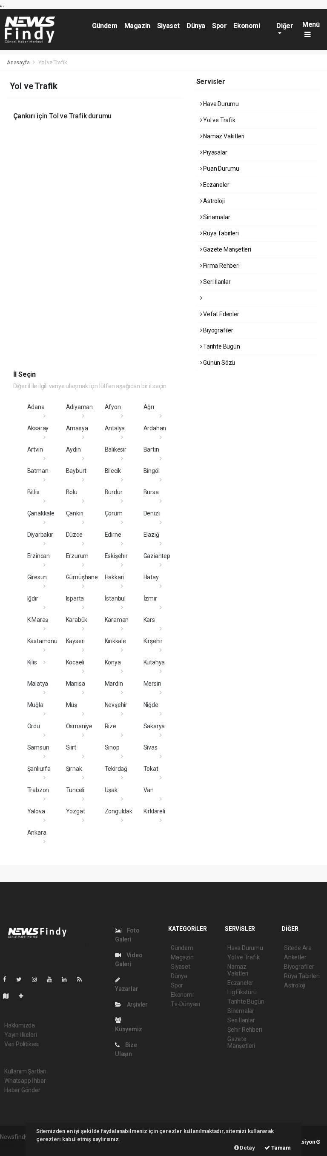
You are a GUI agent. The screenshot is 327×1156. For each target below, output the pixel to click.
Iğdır (32, 598)
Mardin (114, 683)
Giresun (37, 577)
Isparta (75, 598)
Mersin (152, 683)
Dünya (195, 26)
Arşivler (137, 1004)
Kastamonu (42, 641)
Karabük (77, 619)
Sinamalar (216, 217)
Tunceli (75, 790)
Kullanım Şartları (25, 1071)
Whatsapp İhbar (25, 1080)
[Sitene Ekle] (24, 996)
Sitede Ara (298, 947)
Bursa (151, 492)
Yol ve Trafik (218, 120)
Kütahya (154, 662)
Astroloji (213, 200)
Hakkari (114, 577)
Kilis (32, 662)
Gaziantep (156, 555)
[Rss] (83, 979)
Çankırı (75, 513)
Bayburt (76, 470)
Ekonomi (246, 26)
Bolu (71, 492)
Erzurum (77, 555)
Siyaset (168, 26)
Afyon (113, 406)
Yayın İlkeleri (20, 1034)
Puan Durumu (220, 168)
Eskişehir (116, 555)
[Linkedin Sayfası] (68, 979)
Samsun (38, 747)
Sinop (112, 747)
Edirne (113, 534)
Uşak (111, 790)
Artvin (35, 449)
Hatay (151, 577)
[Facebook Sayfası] (8, 979)
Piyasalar (214, 152)
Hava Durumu (220, 103)
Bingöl (151, 470)
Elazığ (151, 534)
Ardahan (154, 428)
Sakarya (154, 726)
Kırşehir (153, 641)
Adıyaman (79, 406)
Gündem (105, 26)
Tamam (280, 1148)
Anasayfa (19, 62)
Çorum (114, 513)
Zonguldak (118, 811)
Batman (38, 470)
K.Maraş (38, 619)
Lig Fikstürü (242, 992)
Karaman (117, 619)
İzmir (150, 598)
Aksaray (38, 428)
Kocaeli (75, 662)
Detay (247, 1148)
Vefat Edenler (220, 314)
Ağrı (148, 406)
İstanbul (115, 598)
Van (148, 790)
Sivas (150, 747)
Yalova (36, 811)
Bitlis (33, 492)
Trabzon (38, 790)
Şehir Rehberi (244, 1029)
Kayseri (75, 641)
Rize (110, 726)
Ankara (36, 832)
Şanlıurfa (39, 768)
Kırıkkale (115, 641)
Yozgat (75, 811)
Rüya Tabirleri (220, 233)
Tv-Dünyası (185, 1004)
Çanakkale (40, 513)
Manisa (75, 683)
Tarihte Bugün (221, 346)
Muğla (35, 704)
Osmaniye (79, 726)
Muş (71, 704)
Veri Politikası (21, 1044)
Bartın (151, 449)
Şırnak (74, 768)
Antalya (115, 428)
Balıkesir (115, 449)
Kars (149, 619)
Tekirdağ (116, 768)
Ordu (33, 726)
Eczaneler (215, 184)
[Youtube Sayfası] (53, 979)
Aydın (73, 449)
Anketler (295, 957)
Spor (219, 26)
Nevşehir (116, 704)
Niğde (150, 704)
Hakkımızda (19, 1025)
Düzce (74, 534)
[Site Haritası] (9, 996)
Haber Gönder (22, 1090)
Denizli (152, 513)
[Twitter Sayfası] (22, 979)
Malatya (38, 683)
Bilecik (113, 470)
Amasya (77, 428)
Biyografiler (217, 330)
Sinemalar (240, 1010)
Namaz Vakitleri (223, 136)
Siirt (71, 747)
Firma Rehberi (220, 265)
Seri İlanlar (216, 281)
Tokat (150, 768)
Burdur (114, 492)
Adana (36, 406)
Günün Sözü (218, 362)
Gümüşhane (82, 577)
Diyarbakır (40, 534)
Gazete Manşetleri (226, 249)
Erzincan (38, 555)
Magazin (137, 26)
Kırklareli (154, 811)
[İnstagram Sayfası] (38, 979)
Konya (113, 662)
